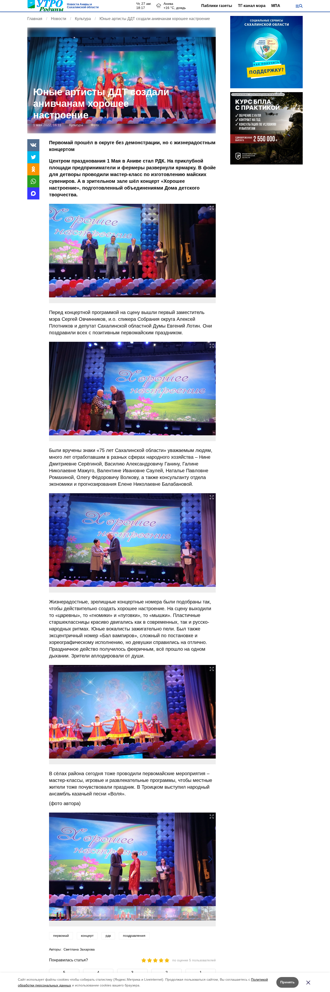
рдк (108, 935)
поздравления (134, 935)
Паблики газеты (216, 6)
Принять (287, 982)
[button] (210, 859)
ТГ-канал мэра (251, 6)
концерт (87, 935)
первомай (61, 935)
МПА (275, 6)
